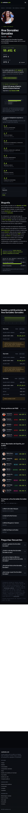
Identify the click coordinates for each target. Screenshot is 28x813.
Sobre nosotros (4, 797)
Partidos (3, 764)
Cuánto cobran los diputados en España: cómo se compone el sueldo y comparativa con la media (12, 252)
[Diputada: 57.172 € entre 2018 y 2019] (6, 320)
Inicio (3, 8)
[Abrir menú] (25, 2)
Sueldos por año (5, 776)
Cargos (2, 762)
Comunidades (4, 766)
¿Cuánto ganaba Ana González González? (11, 545)
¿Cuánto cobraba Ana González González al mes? (12, 551)
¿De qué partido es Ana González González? (12, 566)
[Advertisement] (14, 289)
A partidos (3, 790)
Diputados (8, 8)
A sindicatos (4, 786)
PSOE (10, 36)
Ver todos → (23, 408)
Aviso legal (3, 799)
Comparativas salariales (6, 768)
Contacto (3, 803)
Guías (2, 770)
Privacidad (3, 801)
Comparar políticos (5, 778)
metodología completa (9, 588)
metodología (16, 596)
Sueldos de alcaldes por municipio (9, 772)
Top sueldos (4, 774)
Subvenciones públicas (6, 784)
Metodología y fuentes (6, 795)
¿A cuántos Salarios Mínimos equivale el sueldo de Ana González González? (13, 559)
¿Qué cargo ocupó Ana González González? (12, 573)
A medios (3, 788)
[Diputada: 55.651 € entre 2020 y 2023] (19, 320)
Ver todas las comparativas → (9, 503)
